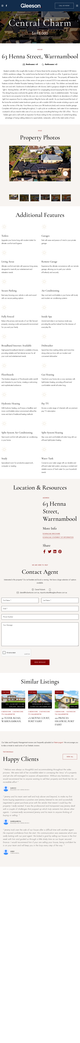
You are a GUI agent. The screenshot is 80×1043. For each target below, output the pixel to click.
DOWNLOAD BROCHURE (51, 534)
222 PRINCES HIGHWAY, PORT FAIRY (64, 721)
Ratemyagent (58, 742)
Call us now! (64, 6)
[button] (65, 173)
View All (70, 757)
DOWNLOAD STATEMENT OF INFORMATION (58, 537)
